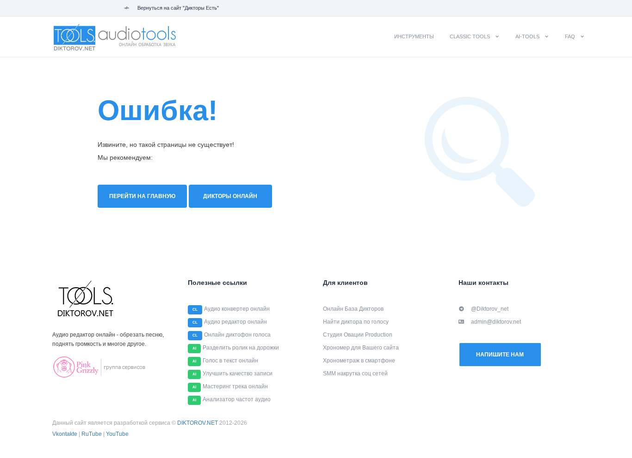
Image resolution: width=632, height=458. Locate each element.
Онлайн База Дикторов (353, 309)
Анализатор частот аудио (237, 399)
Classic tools (470, 36)
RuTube (91, 434)
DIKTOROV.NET (197, 423)
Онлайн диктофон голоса (237, 334)
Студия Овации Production (357, 334)
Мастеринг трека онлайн (235, 386)
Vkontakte (64, 434)
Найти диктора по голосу (356, 322)
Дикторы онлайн (230, 196)
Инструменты (414, 36)
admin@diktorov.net (496, 322)
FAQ (570, 36)
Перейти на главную (142, 196)
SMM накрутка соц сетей (355, 373)
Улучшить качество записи (238, 373)
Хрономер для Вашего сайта (361, 347)
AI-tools (527, 36)
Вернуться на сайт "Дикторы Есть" (177, 8)
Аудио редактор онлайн (235, 322)
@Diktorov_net (489, 309)
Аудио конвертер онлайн (237, 309)
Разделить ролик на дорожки (241, 347)
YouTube (117, 434)
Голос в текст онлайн (230, 360)
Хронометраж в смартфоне (359, 360)
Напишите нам (500, 354)
